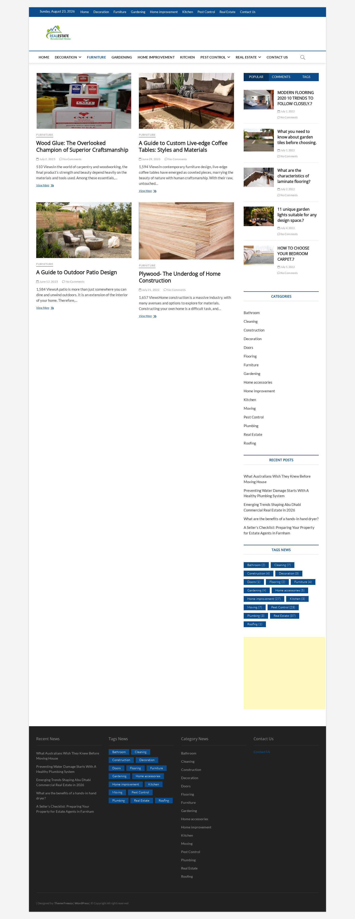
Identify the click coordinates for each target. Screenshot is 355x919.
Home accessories (258, 382)
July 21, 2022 (151, 290)
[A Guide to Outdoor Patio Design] (84, 230)
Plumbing (251, 426)
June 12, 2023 (48, 281)
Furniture (120, 12)
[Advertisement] (284, 673)
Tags (306, 77)
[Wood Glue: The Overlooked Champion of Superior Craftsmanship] (84, 101)
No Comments (71, 159)
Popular (256, 77)
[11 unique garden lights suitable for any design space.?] (259, 209)
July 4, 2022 (287, 228)
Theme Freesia (63, 903)
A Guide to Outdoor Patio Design (76, 272)
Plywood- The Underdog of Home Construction (179, 277)
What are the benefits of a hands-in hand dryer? (281, 519)
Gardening (138, 12)
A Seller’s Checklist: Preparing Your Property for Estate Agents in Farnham (65, 808)
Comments (281, 77)
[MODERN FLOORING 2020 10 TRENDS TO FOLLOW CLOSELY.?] (259, 92)
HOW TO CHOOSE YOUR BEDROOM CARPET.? (293, 253)
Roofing (250, 443)
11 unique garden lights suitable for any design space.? (297, 215)
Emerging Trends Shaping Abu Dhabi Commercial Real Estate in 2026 (63, 782)
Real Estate (227, 12)
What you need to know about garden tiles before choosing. (297, 137)
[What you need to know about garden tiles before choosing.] (259, 131)
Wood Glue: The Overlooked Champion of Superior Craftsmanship (82, 146)
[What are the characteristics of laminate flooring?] (259, 170)
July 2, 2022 (287, 189)
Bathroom (252, 312)
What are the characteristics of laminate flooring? (293, 176)
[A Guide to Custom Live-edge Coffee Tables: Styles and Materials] (186, 101)
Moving (250, 408)
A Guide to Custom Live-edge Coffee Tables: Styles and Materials (183, 146)
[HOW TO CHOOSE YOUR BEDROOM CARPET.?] (259, 248)
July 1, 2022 (287, 111)
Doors (248, 347)
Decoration (101, 12)
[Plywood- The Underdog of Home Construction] (186, 230)
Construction (254, 330)
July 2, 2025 (47, 159)
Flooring (250, 356)
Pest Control (206, 12)
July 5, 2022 (287, 266)
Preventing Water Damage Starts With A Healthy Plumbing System (66, 769)
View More (51, 185)
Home (84, 12)
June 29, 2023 (151, 159)
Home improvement (164, 12)
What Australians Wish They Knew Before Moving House (67, 755)
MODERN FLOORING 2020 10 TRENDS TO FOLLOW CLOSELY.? (295, 98)
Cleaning (251, 321)
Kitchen (187, 12)
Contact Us (248, 12)
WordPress (82, 903)
